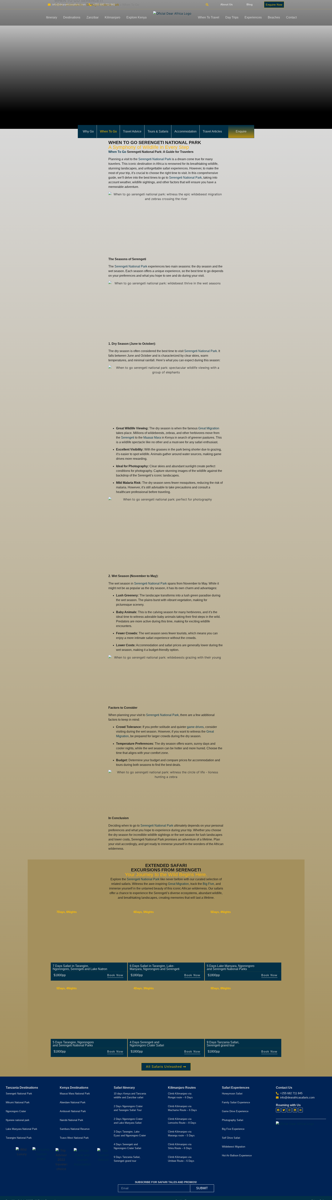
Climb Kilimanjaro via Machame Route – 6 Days (182, 1108)
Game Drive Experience (235, 1111)
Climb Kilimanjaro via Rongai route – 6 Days (180, 1095)
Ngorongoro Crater (16, 1111)
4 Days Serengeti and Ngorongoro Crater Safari (127, 1146)
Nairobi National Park (71, 1120)
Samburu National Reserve (75, 1129)
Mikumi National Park (18, 1102)
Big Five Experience (233, 1129)
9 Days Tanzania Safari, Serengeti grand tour (127, 1159)
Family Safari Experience (236, 1102)
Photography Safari (232, 1120)
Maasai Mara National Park (75, 1093)
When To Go (117, 151)
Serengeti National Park (154, 159)
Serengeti (127, 437)
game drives (195, 727)
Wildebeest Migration (233, 1146)
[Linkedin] (295, 1110)
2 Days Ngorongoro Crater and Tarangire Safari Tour (128, 1108)
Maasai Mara (152, 437)
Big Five (208, 883)
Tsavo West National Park (74, 1137)
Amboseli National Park (73, 1111)
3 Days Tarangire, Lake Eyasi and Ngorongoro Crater (130, 1133)
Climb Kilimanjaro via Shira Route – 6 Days (180, 1146)
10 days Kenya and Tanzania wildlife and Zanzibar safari (130, 1095)
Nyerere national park (17, 1120)
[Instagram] (289, 1110)
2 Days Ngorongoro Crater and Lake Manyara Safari (128, 1121)
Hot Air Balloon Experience (237, 1155)
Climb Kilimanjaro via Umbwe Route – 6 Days (181, 1159)
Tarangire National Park (19, 1137)
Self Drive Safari (231, 1137)
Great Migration (208, 428)
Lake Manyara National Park (21, 1129)
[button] (207, 4)
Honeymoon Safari (232, 1093)
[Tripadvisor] (300, 1110)
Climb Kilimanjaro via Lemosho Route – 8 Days (182, 1121)
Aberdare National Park (72, 1102)
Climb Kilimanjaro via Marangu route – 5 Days (181, 1133)
